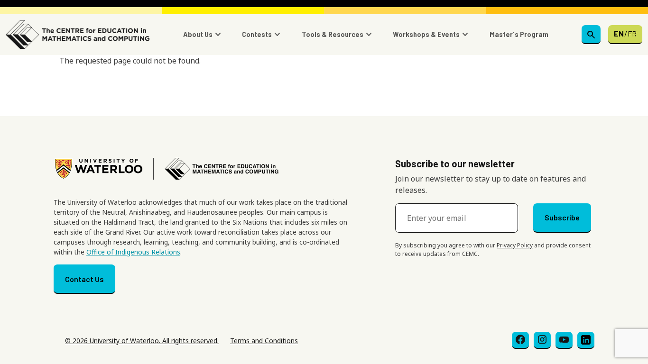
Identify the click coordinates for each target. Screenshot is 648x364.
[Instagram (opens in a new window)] (542, 340)
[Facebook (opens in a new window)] (520, 340)
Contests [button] (257, 34)
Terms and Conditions (264, 340)
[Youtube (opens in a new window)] (564, 340)
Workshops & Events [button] (426, 34)
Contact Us (84, 278)
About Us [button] (198, 34)
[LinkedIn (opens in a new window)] (585, 340)
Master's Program (519, 34)
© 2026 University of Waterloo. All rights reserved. (142, 340)
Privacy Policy (515, 245)
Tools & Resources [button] (332, 34)
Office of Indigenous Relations (133, 251)
